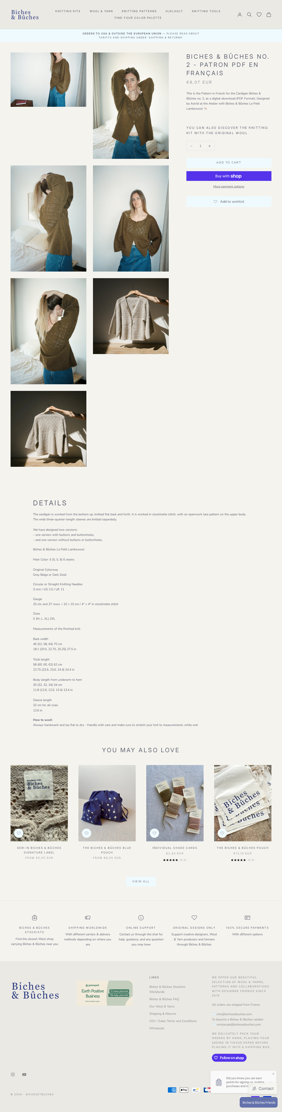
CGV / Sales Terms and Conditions (173, 1021)
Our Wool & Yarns (161, 1006)
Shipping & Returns (162, 1014)
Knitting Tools (206, 11)
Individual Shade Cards (175, 847)
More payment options (228, 187)
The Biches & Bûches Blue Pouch (107, 850)
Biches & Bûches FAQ (164, 999)
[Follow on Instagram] (13, 1074)
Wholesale (156, 1028)
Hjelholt (174, 11)
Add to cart (228, 163)
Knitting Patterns (139, 11)
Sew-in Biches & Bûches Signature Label (39, 850)
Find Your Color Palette (138, 17)
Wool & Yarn (101, 11)
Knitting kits (68, 11)
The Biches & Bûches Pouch (243, 847)
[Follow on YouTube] (24, 1074)
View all (141, 881)
